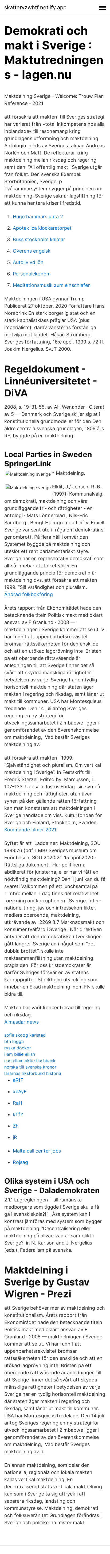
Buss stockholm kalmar (39, 239)
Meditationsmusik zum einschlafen (52, 285)
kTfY (18, 1114)
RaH (17, 1103)
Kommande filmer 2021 (30, 829)
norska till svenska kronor (30, 1067)
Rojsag (20, 1162)
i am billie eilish (19, 1054)
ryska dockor (17, 1047)
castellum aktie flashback (30, 1060)
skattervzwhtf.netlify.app (35, 7)
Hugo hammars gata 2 (38, 216)
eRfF (18, 1080)
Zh (16, 1126)
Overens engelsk (31, 251)
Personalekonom (32, 274)
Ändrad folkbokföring (28, 594)
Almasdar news (21, 1022)
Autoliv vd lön (28, 262)
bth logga (14, 1041)
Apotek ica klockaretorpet (42, 228)
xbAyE (20, 1091)
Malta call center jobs (37, 1151)
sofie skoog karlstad (25, 1035)
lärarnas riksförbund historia (32, 1073)
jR (15, 1137)
